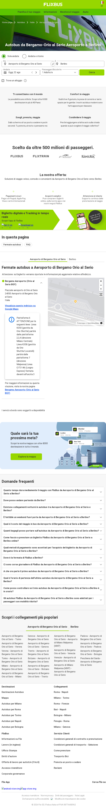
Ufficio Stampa (9, 750)
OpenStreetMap (93, 323)
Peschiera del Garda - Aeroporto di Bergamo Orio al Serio (91, 661)
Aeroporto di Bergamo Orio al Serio (50, 22)
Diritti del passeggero (64, 795)
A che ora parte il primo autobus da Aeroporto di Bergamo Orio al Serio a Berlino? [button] (46, 571)
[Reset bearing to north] (101, 289)
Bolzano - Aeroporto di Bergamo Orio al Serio (39, 660)
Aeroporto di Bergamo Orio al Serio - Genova (38, 645)
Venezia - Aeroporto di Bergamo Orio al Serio (65, 659)
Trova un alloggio (14, 80)
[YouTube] (94, 788)
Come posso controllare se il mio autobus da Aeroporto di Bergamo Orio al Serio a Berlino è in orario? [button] (51, 590)
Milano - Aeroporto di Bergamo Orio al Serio (12, 667)
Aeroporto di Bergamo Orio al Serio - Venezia (64, 652)
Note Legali (79, 795)
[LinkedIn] (95, 788)
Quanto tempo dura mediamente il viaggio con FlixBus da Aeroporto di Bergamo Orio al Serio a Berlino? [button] (48, 492)
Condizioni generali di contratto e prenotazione (78, 739)
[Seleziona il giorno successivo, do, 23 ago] (36, 72)
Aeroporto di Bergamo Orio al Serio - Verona (12, 645)
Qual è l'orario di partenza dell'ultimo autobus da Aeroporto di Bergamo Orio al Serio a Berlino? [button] (48, 580)
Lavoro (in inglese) (11, 744)
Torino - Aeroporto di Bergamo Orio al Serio (12, 660)
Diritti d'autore (9, 756)
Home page (7, 22)
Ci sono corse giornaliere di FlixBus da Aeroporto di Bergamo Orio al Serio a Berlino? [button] (47, 564)
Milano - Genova (62, 727)
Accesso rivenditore (12, 768)
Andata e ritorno (36, 56)
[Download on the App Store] (28, 788)
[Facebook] (92, 788)
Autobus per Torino (11, 715)
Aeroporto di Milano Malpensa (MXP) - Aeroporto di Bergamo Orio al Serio (64, 670)
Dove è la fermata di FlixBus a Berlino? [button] (23, 557)
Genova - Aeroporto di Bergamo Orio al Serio (38, 638)
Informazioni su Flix (12, 739)
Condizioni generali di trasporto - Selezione (76, 744)
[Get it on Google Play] (11, 788)
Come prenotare (62, 750)
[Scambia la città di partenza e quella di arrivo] (53, 63)
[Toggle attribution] (101, 323)
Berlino (72, 259)
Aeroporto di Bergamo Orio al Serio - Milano (12, 675)
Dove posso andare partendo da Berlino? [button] (24, 500)
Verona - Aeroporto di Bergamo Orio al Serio (12, 653)
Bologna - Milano (62, 715)
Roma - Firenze (61, 703)
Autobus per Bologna (12, 727)
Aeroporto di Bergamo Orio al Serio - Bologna (91, 653)
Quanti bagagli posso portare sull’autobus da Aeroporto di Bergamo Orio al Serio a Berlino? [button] (51, 530)
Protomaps (81, 323)
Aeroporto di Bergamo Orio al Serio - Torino (12, 638)
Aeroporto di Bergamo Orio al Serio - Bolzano (38, 667)
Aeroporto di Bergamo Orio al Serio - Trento (38, 675)
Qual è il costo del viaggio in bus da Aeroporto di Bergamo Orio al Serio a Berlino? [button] (45, 524)
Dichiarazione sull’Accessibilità (35, 799)
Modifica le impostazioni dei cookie (70, 799)
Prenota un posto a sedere (67, 762)
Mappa (5, 698)
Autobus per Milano (12, 703)
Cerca (92, 72)
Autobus (21, 22)
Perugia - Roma (61, 721)
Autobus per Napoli (11, 721)
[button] (23, 283)
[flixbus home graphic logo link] (53, 4)
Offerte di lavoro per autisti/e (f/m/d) (20, 762)
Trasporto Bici (61, 756)
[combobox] (29, 64)
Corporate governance (13, 773)
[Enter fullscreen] (101, 295)
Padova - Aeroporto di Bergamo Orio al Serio (91, 638)
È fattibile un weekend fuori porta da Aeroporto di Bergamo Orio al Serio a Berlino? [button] (46, 517)
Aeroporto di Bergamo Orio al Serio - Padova (91, 645)
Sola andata (13, 56)
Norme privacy (47, 795)
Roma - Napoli (61, 692)
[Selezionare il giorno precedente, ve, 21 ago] (32, 72)
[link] (53, 445)
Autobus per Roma (11, 709)
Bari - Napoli (60, 709)
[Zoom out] (101, 285)
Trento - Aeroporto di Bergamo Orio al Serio (38, 653)
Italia (32, 22)
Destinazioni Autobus (13, 692)
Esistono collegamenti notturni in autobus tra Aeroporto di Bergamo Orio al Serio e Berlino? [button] (47, 509)
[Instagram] (93, 788)
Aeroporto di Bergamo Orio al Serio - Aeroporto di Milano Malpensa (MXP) (66, 641)
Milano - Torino (61, 698)
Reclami (58, 768)
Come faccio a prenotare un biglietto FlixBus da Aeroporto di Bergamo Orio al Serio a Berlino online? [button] (47, 539)
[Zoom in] (101, 281)
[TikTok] (96, 788)
